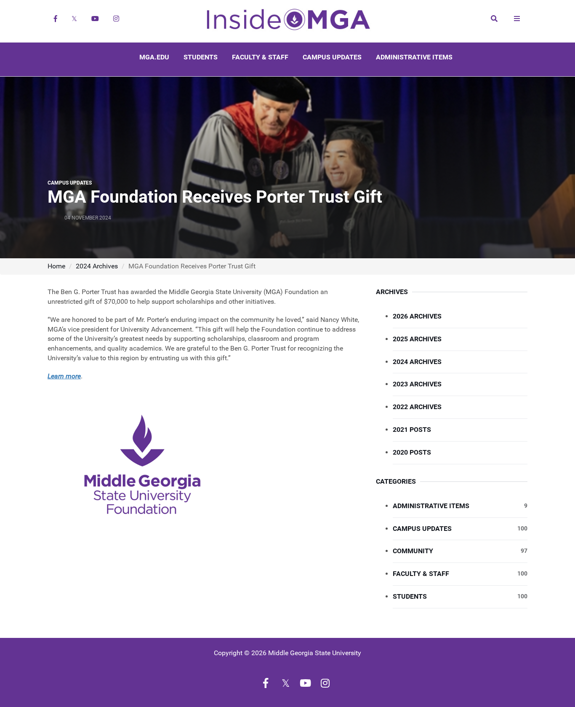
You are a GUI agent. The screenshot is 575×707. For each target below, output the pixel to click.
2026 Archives (417, 316)
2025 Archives (417, 339)
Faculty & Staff (260, 57)
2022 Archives (417, 407)
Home (56, 266)
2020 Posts (412, 452)
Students (201, 57)
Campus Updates (332, 57)
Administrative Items (414, 57)
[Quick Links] (516, 18)
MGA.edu (154, 57)
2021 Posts (412, 430)
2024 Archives (97, 266)
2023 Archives (417, 384)
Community (460, 551)
